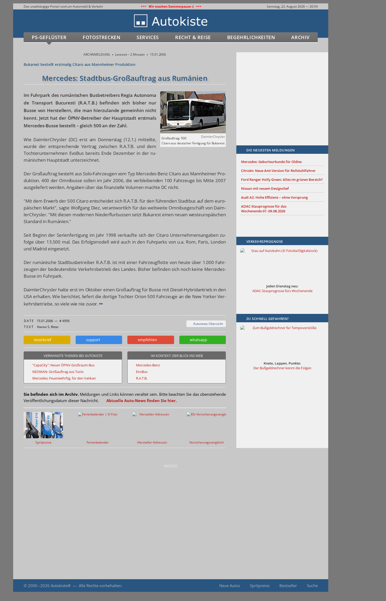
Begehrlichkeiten (251, 37)
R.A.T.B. (141, 378)
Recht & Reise (193, 37)
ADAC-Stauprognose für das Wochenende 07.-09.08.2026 (263, 208)
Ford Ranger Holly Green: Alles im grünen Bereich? (282, 179)
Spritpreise (259, 585)
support (92, 339)
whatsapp (197, 339)
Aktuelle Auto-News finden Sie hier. (141, 400)
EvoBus (142, 371)
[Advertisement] (282, 91)
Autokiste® (61, 585)
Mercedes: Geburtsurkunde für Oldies (271, 161)
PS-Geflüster (49, 37)
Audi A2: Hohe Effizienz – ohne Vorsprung (274, 197)
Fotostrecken (101, 37)
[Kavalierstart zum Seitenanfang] (339, 586)
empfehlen (146, 339)
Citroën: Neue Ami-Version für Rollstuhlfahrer (278, 170)
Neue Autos (229, 585)
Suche (312, 585)
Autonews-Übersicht (207, 323)
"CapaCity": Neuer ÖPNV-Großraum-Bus (63, 365)
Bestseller (288, 585)
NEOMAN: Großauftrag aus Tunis (58, 371)
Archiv (300, 37)
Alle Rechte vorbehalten (100, 585)
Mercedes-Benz (148, 365)
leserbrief (41, 339)
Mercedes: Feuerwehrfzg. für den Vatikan (64, 378)
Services (148, 37)
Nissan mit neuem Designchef (265, 188)
